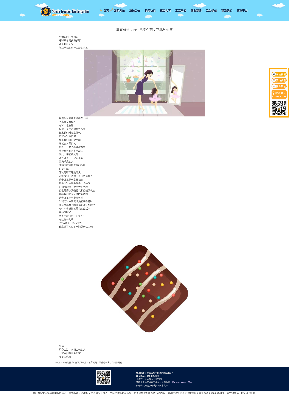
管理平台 (242, 10)
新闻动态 (150, 10)
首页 (106, 10)
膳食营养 (196, 10)
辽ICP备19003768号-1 (182, 382)
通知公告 (134, 10)
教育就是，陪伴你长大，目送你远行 (105, 362)
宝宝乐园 (180, 10)
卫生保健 (211, 10)
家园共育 (165, 10)
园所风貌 (119, 10)
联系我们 (226, 10)
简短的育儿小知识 (71, 362)
